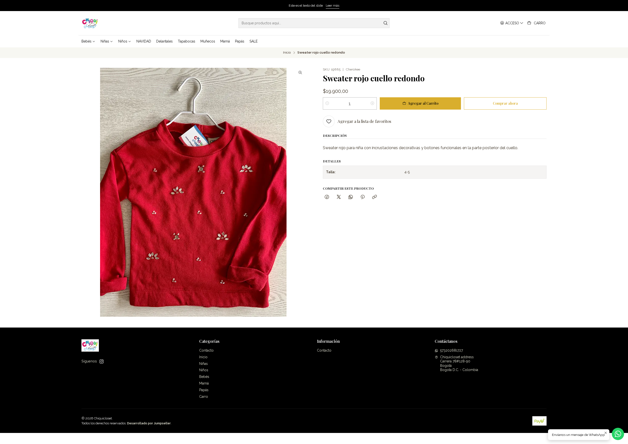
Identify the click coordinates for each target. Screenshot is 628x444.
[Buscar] (385, 23)
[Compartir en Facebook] (327, 197)
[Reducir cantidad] (327, 103)
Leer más (332, 5)
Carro (203, 397)
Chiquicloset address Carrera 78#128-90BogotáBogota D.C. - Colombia (459, 363)
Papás (204, 390)
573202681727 (451, 350)
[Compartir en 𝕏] (339, 197)
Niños (203, 370)
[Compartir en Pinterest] (362, 197)
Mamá (204, 383)
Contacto (206, 350)
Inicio (287, 52)
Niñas (203, 364)
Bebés (204, 377)
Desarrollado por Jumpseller (149, 423)
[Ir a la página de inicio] (90, 23)
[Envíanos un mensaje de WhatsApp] (618, 434)
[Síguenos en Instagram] (101, 361)
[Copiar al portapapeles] (374, 197)
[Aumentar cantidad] (372, 103)
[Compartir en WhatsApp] (351, 197)
